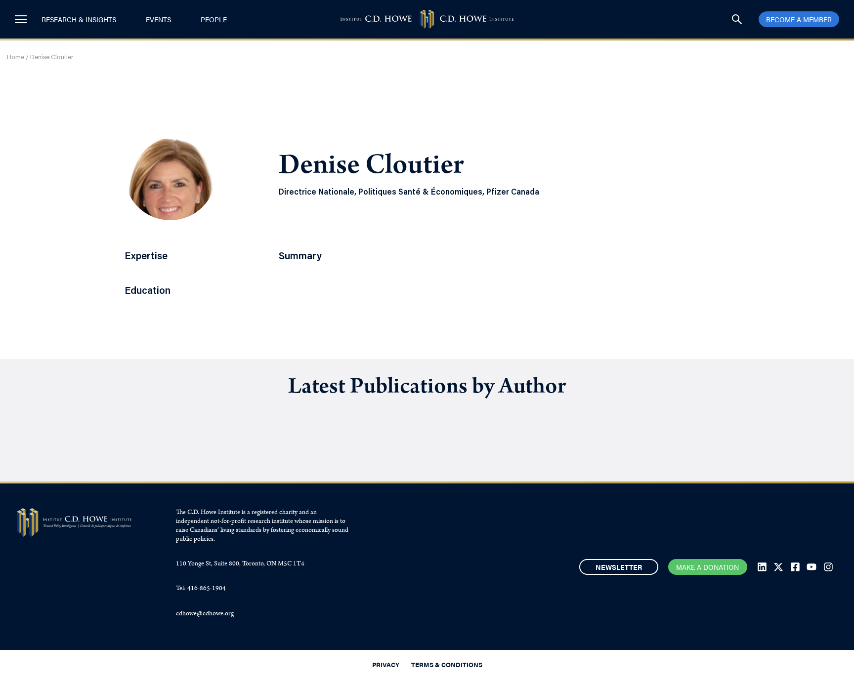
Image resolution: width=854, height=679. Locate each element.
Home (15, 57)
